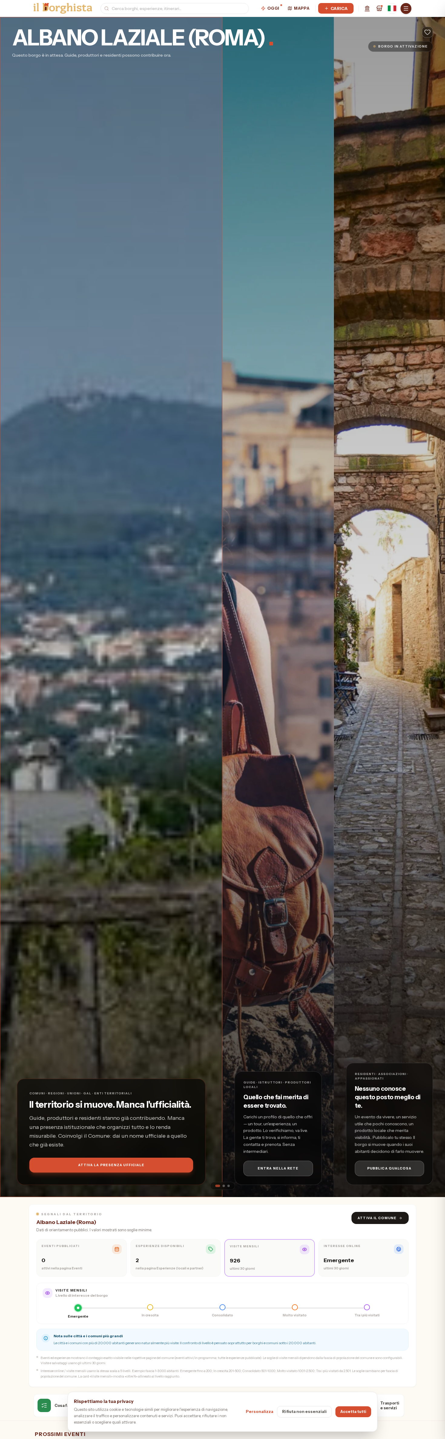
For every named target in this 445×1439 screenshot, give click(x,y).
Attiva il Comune (380, 1218)
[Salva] (427, 32)
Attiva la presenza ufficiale (111, 1165)
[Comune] (367, 8)
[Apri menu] (405, 8)
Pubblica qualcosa (389, 1168)
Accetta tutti (353, 1411)
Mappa (301, 8)
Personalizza (259, 1411)
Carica (339, 8)
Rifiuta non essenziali (304, 1411)
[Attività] (379, 8)
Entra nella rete (278, 1168)
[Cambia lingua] (392, 8)
